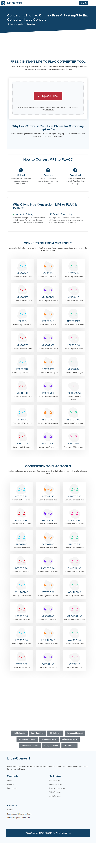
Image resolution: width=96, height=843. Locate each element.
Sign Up (84, 3)
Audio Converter (55, 796)
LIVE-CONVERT (14, 3)
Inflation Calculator (69, 739)
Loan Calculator (37, 733)
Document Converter (57, 788)
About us (10, 784)
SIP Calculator (55, 733)
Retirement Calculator (30, 746)
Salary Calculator (51, 746)
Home (12, 24)
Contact (10, 810)
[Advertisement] (48, 49)
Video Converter (55, 792)
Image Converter (55, 784)
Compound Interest (75, 733)
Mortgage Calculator (27, 739)
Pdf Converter (54, 780)
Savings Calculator (48, 739)
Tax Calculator (69, 746)
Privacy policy (12, 788)
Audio (20, 24)
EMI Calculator (19, 733)
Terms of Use (49, 109)
